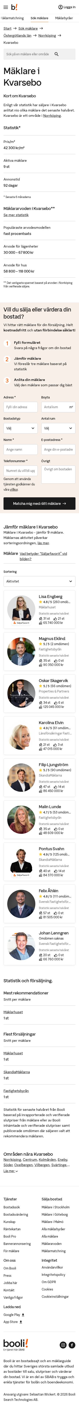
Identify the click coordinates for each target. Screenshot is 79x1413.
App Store (11, 1322)
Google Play (12, 1315)
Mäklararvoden (52, 1244)
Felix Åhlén (48, 890)
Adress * (10, 397)
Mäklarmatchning (54, 1251)
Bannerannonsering (17, 1244)
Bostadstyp (12, 419)
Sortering (10, 572)
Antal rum (48, 419)
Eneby (62, 1159)
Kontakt (9, 1290)
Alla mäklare (50, 1236)
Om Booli (10, 1268)
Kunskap (9, 1222)
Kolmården (47, 1159)
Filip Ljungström (53, 764)
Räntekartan (12, 1229)
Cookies (47, 1289)
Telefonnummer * (16, 461)
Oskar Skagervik (53, 680)
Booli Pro (10, 1236)
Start (7, 28)
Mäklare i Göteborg (55, 1215)
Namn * (9, 440)
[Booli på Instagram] (63, 1345)
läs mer (43, 543)
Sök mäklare (39, 18)
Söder (8, 1165)
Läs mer (9, 1171)
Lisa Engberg (50, 596)
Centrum (30, 1159)
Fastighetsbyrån (16, 1090)
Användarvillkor (52, 1267)
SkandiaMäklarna (17, 1072)
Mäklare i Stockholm (56, 1207)
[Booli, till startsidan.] (14, 7)
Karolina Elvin (51, 722)
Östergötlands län (17, 35)
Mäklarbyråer (64, 18)
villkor (14, 490)
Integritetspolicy (53, 1275)
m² (71, 407)
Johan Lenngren (54, 933)
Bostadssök (12, 1207)
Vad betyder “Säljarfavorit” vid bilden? (43, 556)
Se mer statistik (16, 215)
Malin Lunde (50, 806)
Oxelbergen (23, 1165)
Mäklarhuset (13, 1012)
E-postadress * (52, 440)
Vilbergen (42, 1165)
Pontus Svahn (51, 848)
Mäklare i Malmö (52, 1222)
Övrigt (45, 461)
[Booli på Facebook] (71, 1345)
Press (7, 1276)
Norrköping (47, 35)
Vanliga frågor (13, 1298)
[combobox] (29, 54)
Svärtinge (58, 1165)
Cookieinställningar (55, 1297)
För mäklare (11, 1251)
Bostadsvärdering (16, 1215)
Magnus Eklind (52, 638)
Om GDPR (49, 1282)
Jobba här (10, 1283)
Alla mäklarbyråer (53, 1229)
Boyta (45, 397)
